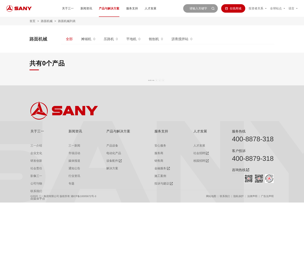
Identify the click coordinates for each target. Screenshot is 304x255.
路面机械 (47, 21)
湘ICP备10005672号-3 (83, 196)
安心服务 (160, 145)
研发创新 (36, 160)
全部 (69, 39)
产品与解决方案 (109, 8)
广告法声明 (267, 196)
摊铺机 (86, 39)
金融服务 (160, 168)
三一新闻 (74, 145)
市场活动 (74, 153)
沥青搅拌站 (179, 39)
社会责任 (36, 168)
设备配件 (112, 160)
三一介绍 (36, 145)
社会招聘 (199, 153)
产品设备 (112, 145)
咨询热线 (239, 170)
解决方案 (112, 168)
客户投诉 (239, 151)
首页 (32, 21)
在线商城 (235, 8)
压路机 (109, 39)
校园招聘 (199, 160)
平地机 (131, 39)
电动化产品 (113, 153)
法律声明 (252, 196)
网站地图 (211, 196)
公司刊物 (36, 183)
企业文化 (36, 153)
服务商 (158, 153)
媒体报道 (74, 160)
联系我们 (225, 196)
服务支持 (132, 8)
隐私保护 (238, 196)
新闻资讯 (86, 8)
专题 (71, 183)
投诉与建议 (161, 183)
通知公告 (74, 168)
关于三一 (68, 8)
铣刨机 (154, 39)
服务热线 (239, 131)
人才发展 (150, 8)
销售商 (158, 160)
